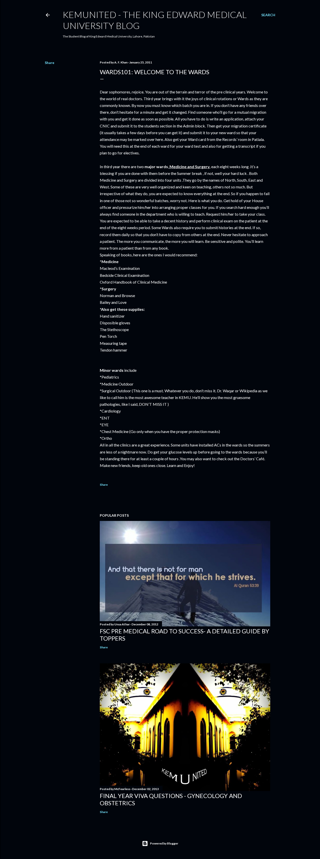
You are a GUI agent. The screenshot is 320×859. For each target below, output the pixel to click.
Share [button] (49, 62)
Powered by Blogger (164, 843)
